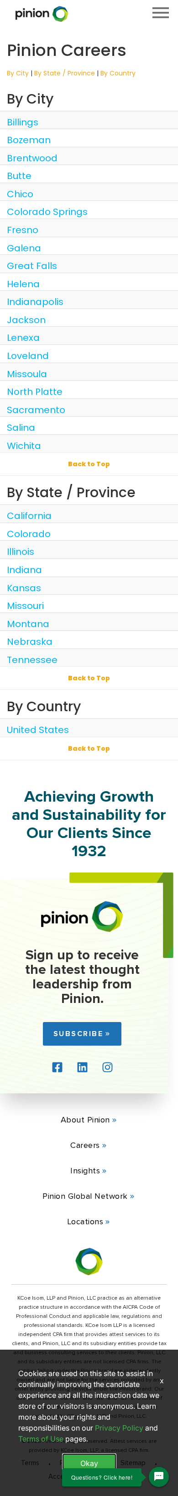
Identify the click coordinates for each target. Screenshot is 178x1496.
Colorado (29, 534)
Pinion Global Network (85, 1196)
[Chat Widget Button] (159, 1477)
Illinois (20, 551)
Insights (85, 1171)
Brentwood (32, 158)
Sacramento (36, 410)
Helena (23, 284)
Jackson (26, 320)
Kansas (24, 588)
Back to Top (89, 464)
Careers (85, 1145)
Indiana (24, 569)
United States (38, 729)
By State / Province (64, 73)
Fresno (22, 230)
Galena (24, 248)
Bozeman (29, 140)
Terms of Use (40, 1438)
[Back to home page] (82, 916)
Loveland (28, 355)
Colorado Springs (47, 211)
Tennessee (32, 659)
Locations (85, 1222)
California (29, 515)
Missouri (25, 605)
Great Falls (32, 265)
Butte (19, 176)
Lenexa (23, 337)
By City (18, 73)
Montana (28, 624)
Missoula (27, 374)
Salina (21, 427)
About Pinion (85, 1120)
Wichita (24, 445)
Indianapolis (35, 301)
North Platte (35, 391)
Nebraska (29, 641)
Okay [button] (89, 1463)
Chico (20, 194)
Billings (22, 122)
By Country (118, 73)
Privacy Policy (119, 1427)
